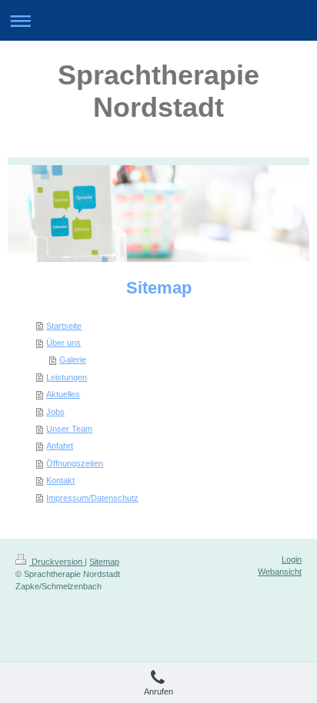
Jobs (55, 411)
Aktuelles (63, 394)
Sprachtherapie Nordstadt (158, 91)
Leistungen (66, 377)
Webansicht (280, 571)
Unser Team (69, 428)
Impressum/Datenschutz (92, 497)
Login (292, 559)
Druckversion (57, 561)
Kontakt (60, 480)
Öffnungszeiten (74, 463)
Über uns (63, 342)
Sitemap (104, 561)
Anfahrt (59, 445)
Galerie (72, 359)
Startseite (64, 325)
